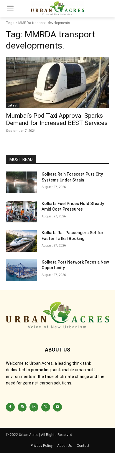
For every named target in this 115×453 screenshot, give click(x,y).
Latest (13, 105)
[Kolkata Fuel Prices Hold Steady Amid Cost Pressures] (21, 212)
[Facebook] (10, 407)
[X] (45, 407)
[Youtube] (57, 407)
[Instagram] (22, 407)
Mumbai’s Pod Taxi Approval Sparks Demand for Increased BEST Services (57, 119)
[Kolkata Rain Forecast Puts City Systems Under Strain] (21, 182)
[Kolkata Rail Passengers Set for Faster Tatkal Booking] (21, 241)
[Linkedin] (33, 407)
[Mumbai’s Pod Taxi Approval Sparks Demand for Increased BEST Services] (57, 82)
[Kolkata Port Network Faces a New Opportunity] (21, 270)
